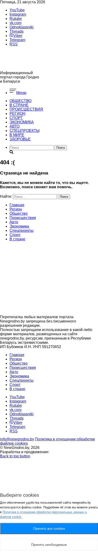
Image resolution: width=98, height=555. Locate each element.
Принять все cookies (49, 528)
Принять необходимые (49, 544)
